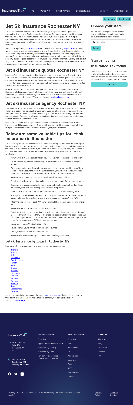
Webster (14, 291)
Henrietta (14, 270)
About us (102, 339)
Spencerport (16, 289)
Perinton (14, 281)
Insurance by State (46, 352)
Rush (13, 286)
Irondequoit (16, 273)
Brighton (14, 250)
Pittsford (14, 283)
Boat (70, 364)
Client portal (124, 19)
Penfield (14, 278)
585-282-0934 (18, 359)
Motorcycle (73, 356)
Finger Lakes (69, 48)
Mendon (14, 276)
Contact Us (109, 84)
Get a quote (109, 19)
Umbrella (72, 360)
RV (69, 352)
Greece (14, 268)
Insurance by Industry (47, 347)
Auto (70, 343)
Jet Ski (71, 376)
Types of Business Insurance (50, 343)
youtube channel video (59, 97)
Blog (100, 343)
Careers (101, 352)
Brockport (15, 252)
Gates (13, 265)
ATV (70, 368)
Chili (12, 255)
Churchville (15, 257)
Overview (42, 339)
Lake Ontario (33, 48)
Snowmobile (73, 372)
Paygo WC (45, 11)
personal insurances (52, 295)
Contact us (102, 347)
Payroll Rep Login (120, 11)
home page (20, 300)
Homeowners (73, 347)
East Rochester (17, 260)
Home (31, 11)
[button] (85, 10)
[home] (14, 10)
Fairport (14, 263)
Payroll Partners (63, 11)
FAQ (100, 356)
